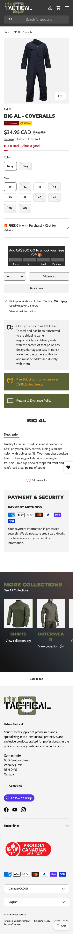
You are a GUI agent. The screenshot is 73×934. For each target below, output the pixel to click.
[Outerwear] (51, 613)
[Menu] (66, 8)
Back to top (36, 679)
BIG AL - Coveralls (23, 32)
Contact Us (15, 785)
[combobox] (36, 19)
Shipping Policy (42, 920)
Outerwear (51, 637)
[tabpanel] (36, 456)
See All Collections (16, 590)
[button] (58, 8)
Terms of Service (12, 924)
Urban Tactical (19, 914)
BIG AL (8, 109)
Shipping (9, 139)
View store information (22, 311)
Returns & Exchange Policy (33, 400)
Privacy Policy (61, 920)
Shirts (18, 634)
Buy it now (36, 288)
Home (7, 32)
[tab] (11, 434)
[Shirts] (18, 613)
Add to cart (49, 276)
